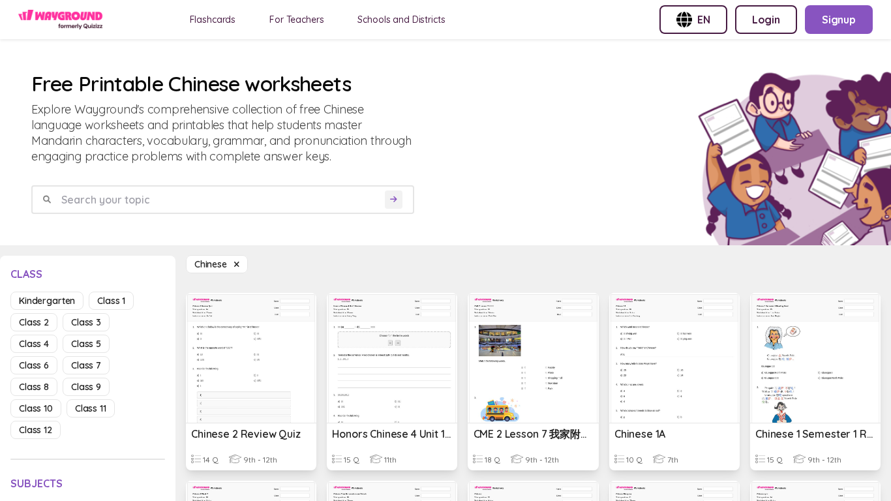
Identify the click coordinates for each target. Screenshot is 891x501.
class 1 (111, 301)
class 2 (34, 322)
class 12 (35, 430)
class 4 (34, 344)
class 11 (90, 408)
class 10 (36, 408)
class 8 (34, 387)
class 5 (86, 344)
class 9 (86, 387)
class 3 (86, 322)
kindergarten (47, 301)
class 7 (86, 365)
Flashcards (213, 19)
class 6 (34, 365)
